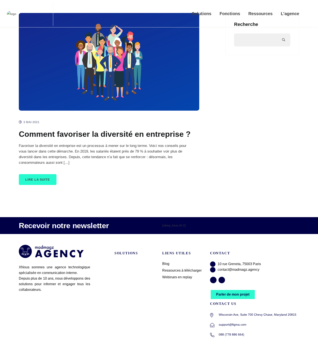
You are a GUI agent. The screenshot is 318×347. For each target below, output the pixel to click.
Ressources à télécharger (182, 270)
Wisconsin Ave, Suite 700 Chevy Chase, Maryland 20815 (257, 314)
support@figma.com (232, 324)
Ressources (260, 13)
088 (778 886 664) (231, 334)
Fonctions (230, 13)
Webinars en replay (177, 277)
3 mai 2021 (30, 122)
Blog (165, 264)
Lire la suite (37, 179)
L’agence (290, 13)
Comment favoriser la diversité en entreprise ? (105, 134)
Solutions (201, 13)
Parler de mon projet (232, 294)
